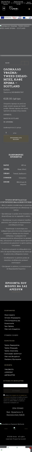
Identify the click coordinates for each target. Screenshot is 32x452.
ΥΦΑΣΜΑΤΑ (9, 369)
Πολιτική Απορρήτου (12, 329)
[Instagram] (21, 430)
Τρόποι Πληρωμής (11, 348)
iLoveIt (23, 439)
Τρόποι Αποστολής (11, 351)
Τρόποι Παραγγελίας (12, 345)
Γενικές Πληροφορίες (13, 318)
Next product (26, 63)
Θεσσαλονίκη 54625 (16, 415)
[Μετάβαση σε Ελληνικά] (20, 447)
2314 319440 (17, 408)
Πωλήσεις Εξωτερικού (13, 359)
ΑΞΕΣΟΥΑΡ (9, 372)
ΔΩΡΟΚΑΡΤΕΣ (10, 375)
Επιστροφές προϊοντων (13, 354)
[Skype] (16, 428)
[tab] (16, 156)
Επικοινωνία (9, 323)
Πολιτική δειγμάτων (12, 356)
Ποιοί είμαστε (10, 315)
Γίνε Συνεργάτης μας (12, 320)
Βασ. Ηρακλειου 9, (15, 412)
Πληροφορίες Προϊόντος (16, 156)
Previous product (23, 63)
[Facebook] (11, 430)
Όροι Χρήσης (9, 326)
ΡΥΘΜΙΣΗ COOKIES (11, 335)
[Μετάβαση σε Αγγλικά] (11, 447)
